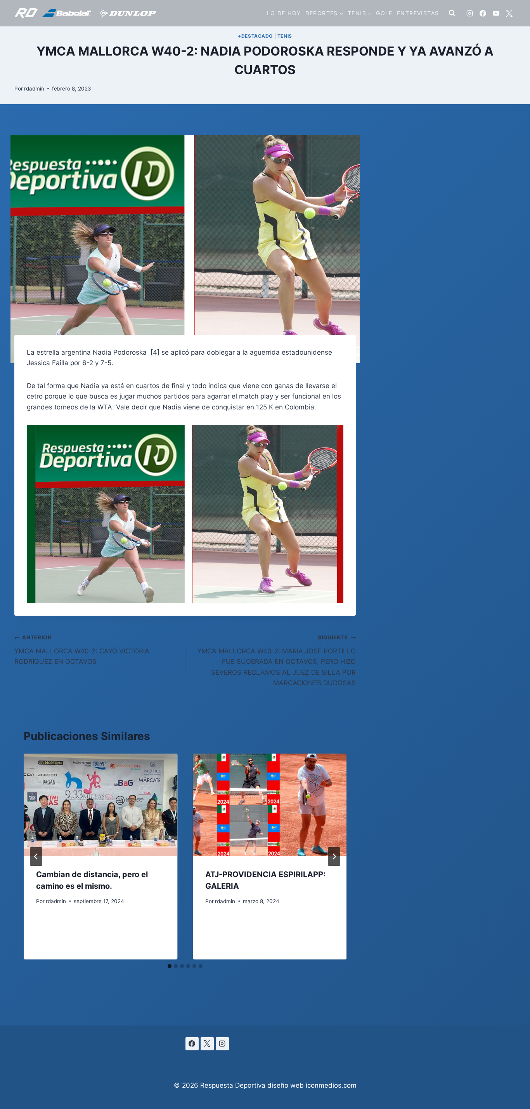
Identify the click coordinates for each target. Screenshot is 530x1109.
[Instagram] (469, 13)
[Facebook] (482, 13)
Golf (384, 13)
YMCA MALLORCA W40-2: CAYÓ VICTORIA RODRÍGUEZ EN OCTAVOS (81, 649)
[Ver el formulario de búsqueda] (452, 13)
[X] (509, 13)
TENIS (284, 36)
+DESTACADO (255, 36)
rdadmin (34, 88)
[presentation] (100, 805)
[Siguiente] (334, 856)
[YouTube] (495, 13)
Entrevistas (418, 13)
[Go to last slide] (36, 856)
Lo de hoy (284, 13)
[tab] (169, 966)
